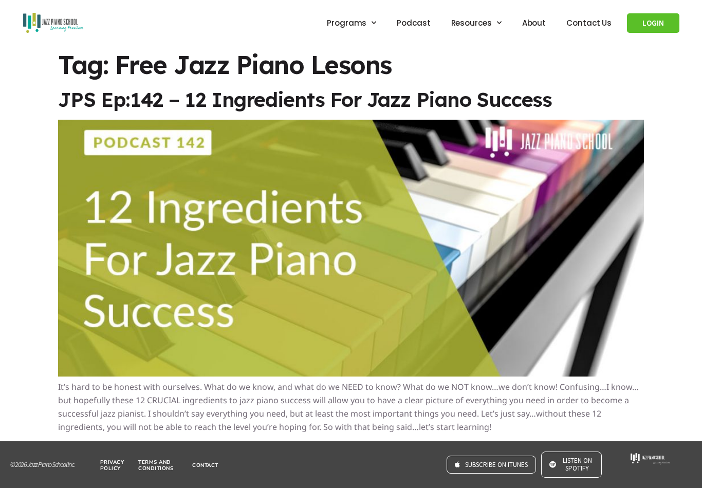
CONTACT (205, 465)
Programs (346, 22)
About (534, 22)
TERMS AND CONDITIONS (155, 465)
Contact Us (589, 22)
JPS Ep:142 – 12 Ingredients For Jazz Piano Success (305, 99)
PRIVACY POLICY (112, 465)
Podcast (413, 22)
